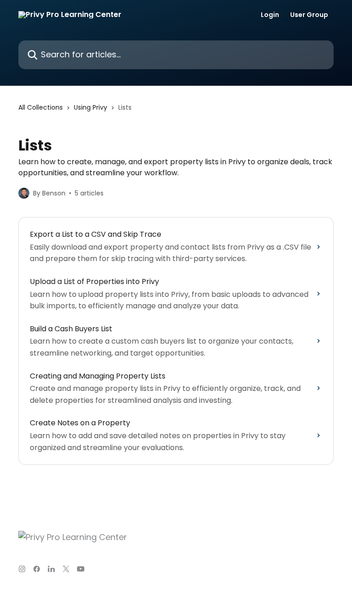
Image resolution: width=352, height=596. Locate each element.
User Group (309, 14)
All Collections (40, 107)
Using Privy (90, 107)
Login (270, 14)
